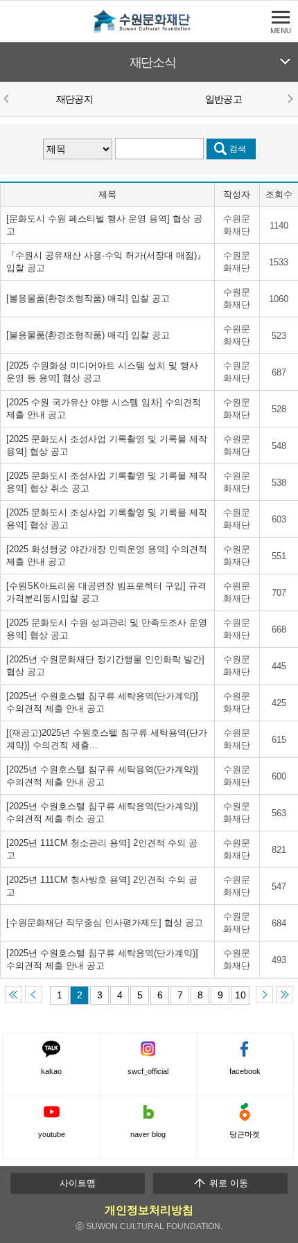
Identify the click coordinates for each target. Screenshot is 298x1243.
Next (290, 98)
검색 (237, 148)
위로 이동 (227, 1183)
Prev (8, 98)
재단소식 (153, 62)
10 (240, 994)
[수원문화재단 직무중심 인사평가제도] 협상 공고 (104, 922)
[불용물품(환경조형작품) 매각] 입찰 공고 (88, 298)
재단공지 (74, 99)
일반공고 (223, 99)
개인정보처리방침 (149, 1210)
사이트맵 (78, 1183)
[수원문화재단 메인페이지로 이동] (149, 30)
